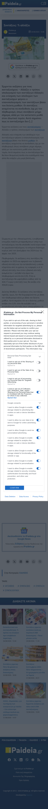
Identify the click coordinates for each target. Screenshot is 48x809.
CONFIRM (14, 488)
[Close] (43, 312)
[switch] (38, 362)
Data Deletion (10, 496)
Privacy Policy (38, 496)
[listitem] (24, 356)
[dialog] (24, 404)
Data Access (24, 496)
